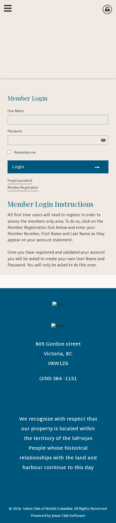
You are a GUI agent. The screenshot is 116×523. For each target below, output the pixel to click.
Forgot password (20, 180)
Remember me (25, 152)
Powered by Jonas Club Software (58, 516)
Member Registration (23, 187)
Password (15, 131)
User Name (16, 111)
